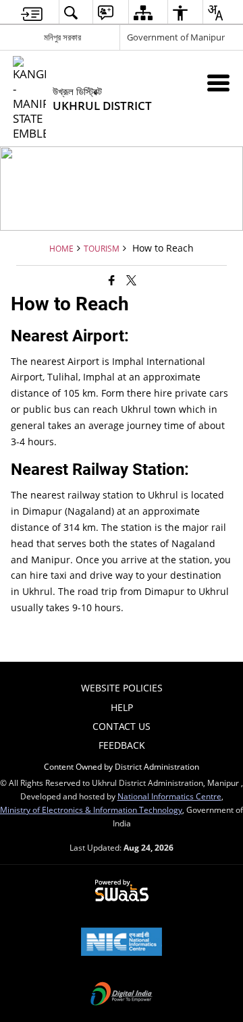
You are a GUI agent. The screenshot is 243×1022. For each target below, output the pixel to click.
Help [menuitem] (122, 707)
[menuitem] (32, 12)
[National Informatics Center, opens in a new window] (121, 943)
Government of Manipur (176, 37)
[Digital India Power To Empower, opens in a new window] (121, 995)
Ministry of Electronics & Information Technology (91, 809)
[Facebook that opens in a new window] (111, 279)
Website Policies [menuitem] (122, 687)
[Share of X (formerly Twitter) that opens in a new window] (131, 279)
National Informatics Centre (169, 796)
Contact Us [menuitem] (121, 726)
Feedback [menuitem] (122, 745)
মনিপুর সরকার (62, 37)
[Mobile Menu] (218, 82)
